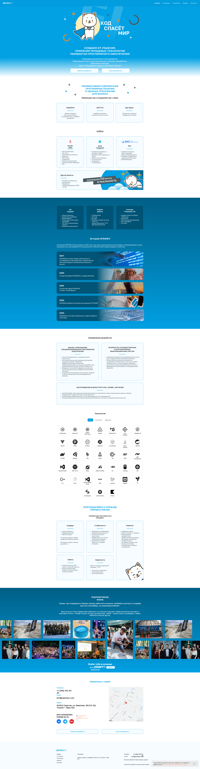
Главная (157, 3)
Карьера (185, 3)
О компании (166, 3)
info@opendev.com (65, 698)
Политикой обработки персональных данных (175, 764)
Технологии (176, 3)
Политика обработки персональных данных (136, 759)
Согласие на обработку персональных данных (136, 764)
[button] (84, 70)
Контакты (194, 3)
